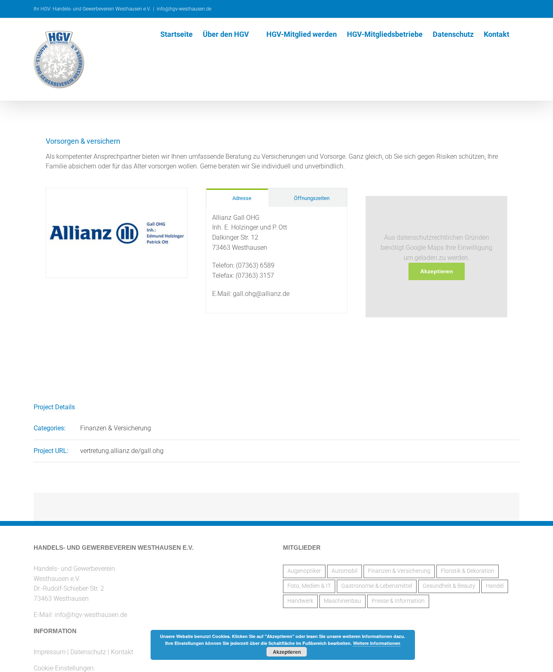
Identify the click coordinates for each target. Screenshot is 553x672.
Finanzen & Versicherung (115, 428)
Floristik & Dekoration (467, 571)
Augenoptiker (304, 571)
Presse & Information (398, 601)
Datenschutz (88, 652)
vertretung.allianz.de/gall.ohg (122, 451)
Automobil (344, 571)
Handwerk (300, 601)
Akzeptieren (436, 271)
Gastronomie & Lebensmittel (376, 586)
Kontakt (122, 652)
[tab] (237, 198)
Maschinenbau (342, 601)
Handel (495, 586)
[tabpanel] (276, 260)
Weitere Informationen (376, 643)
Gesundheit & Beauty (449, 586)
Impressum (50, 652)
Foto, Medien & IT (309, 586)
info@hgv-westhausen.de (184, 9)
